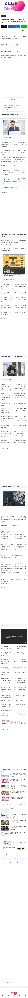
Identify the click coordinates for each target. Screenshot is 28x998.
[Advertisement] (14, 80)
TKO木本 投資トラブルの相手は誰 (12, 105)
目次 (12, 99)
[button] (25, 489)
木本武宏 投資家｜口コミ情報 (11, 107)
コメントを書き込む (14, 858)
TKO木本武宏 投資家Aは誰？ (11, 102)
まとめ (6, 109)
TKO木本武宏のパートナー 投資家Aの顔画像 (14, 103)
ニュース (4, 16)
